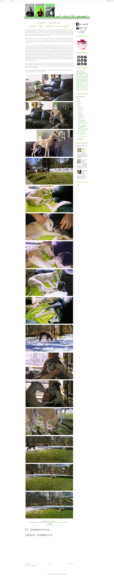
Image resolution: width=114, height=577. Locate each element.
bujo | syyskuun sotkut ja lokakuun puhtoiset (84, 161)
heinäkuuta (80, 113)
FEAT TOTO (78, 86)
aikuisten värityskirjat (78, 90)
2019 (78, 100)
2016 (78, 104)
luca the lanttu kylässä (82, 136)
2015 (78, 106)
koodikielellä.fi (55, 574)
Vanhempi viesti (70, 563)
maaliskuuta (80, 139)
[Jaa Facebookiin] (50, 524)
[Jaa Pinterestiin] (51, 524)
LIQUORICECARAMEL (42, 522)
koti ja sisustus (78, 78)
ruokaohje (77, 91)
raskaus (81, 88)
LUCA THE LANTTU (50, 522)
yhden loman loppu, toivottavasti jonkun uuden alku (83, 123)
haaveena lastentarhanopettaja (81, 80)
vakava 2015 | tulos (81, 131)
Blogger (65, 574)
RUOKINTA (77, 89)
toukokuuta (80, 115)
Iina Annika (50, 521)
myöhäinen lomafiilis (81, 118)
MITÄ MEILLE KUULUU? (58, 522)
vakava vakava (80, 134)
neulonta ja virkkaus (84, 90)
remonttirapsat (82, 85)
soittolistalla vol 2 (81, 116)
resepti (86, 85)
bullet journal (83, 79)
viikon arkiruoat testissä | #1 (83, 128)
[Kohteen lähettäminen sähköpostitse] (47, 524)
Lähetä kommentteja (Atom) (32, 565)
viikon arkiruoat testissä (82, 130)
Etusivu (49, 563)
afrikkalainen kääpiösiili (84, 89)
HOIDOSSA (85, 88)
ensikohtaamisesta (39, 34)
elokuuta (79, 112)
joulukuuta (80, 107)
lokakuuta (80, 109)
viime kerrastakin (55, 34)
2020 (78, 98)
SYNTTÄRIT (77, 87)
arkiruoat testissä (85, 84)
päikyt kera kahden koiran (82, 133)
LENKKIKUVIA (83, 77)
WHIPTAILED (65, 522)
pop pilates (77, 85)
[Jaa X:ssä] (49, 524)
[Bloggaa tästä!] (48, 524)
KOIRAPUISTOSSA (84, 86)
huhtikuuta (80, 138)
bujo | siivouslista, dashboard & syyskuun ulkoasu (84, 150)
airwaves (82, 87)
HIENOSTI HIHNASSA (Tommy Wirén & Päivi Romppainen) (82, 126)
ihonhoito (85, 87)
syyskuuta (80, 110)
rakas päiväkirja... (79, 75)
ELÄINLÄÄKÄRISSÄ (79, 83)
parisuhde (77, 88)
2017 (78, 103)
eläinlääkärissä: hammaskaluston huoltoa (85, 171)
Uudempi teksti (28, 563)
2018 (78, 101)
